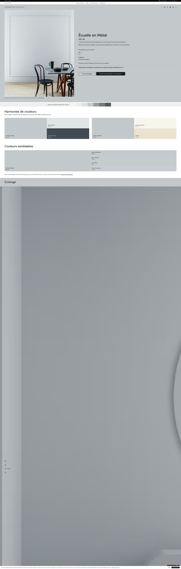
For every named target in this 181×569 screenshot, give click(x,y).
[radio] (5, 461)
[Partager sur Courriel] (167, 7)
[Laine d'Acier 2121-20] (102, 104)
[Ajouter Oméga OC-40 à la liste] (174, 130)
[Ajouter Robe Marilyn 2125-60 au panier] (83, 120)
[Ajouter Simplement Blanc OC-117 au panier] (170, 120)
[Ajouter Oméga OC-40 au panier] (170, 130)
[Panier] (175, 0)
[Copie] (161, 7)
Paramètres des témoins (115, 567)
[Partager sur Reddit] (173, 7)
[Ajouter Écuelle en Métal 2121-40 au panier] (41, 120)
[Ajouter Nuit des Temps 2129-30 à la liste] (86, 130)
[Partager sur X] (176, 7)
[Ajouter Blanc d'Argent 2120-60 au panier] (171, 158)
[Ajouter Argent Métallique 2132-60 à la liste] (174, 153)
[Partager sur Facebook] (164, 7)
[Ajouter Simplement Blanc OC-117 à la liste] (174, 120)
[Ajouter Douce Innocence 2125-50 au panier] (171, 169)
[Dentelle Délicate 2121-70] (73, 104)
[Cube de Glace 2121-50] (85, 104)
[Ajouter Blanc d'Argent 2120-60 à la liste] (174, 158)
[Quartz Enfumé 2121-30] (96, 104)
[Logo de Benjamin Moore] (9, 3)
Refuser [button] (169, 567)
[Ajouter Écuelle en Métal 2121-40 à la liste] (44, 120)
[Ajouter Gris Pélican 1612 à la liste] (174, 163)
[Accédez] (172, 0)
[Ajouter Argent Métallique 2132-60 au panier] (171, 153)
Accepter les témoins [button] (175, 567)
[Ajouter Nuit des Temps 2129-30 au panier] (83, 130)
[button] (170, 0)
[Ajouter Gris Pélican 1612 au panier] (171, 163)
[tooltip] (81, 52)
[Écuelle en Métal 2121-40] (90, 104)
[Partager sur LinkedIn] (170, 7)
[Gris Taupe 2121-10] (108, 104)
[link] (174, 0)
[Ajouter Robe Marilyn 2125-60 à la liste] (86, 120)
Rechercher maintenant (67, 174)
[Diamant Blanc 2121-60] (79, 104)
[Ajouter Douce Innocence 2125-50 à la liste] (174, 169)
